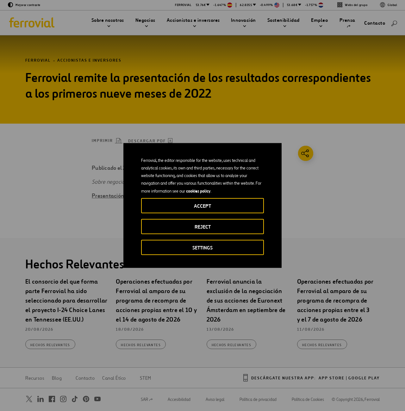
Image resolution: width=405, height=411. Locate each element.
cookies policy (198, 191)
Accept (202, 206)
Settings (202, 247)
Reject (203, 227)
